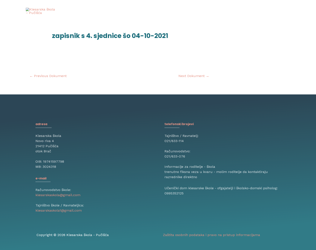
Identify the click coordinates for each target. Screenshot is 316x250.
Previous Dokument (48, 76)
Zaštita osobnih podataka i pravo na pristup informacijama (211, 235)
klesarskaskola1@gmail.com (58, 210)
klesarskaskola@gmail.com (57, 195)
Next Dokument (193, 76)
